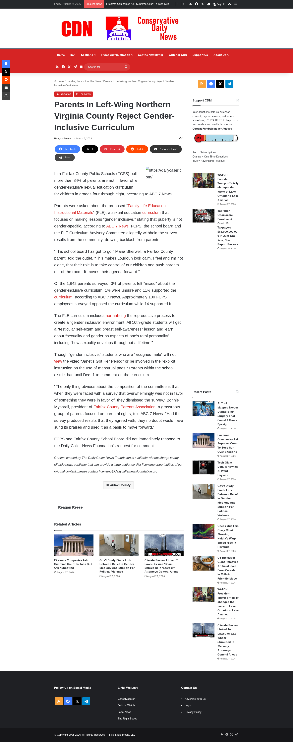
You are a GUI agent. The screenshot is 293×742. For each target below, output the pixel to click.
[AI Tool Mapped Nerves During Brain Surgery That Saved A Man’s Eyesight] (203, 408)
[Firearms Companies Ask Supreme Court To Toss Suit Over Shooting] (73, 545)
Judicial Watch (126, 705)
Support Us (200, 54)
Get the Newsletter (150, 54)
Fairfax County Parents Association (124, 407)
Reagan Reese (62, 138)
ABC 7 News (117, 226)
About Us (219, 54)
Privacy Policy (193, 712)
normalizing (116, 315)
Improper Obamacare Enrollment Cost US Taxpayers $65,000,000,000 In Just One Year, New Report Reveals (227, 227)
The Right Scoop (127, 718)
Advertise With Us (195, 698)
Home (61, 54)
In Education (63, 94)
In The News (94, 81)
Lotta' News (124, 712)
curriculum (151, 212)
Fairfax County (119, 485)
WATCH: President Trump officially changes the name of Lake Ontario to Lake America (228, 187)
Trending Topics (75, 81)
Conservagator (126, 698)
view (58, 361)
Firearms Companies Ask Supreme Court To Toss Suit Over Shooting (73, 564)
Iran (73, 54)
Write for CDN (178, 54)
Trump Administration (115, 54)
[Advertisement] (216, 320)
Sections (87, 54)
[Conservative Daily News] (122, 28)
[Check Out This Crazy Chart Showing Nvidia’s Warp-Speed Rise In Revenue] (203, 531)
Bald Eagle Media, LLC (122, 734)
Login (188, 705)
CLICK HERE (214, 120)
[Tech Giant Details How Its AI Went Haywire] (203, 468)
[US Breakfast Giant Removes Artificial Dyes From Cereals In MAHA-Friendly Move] (203, 563)
